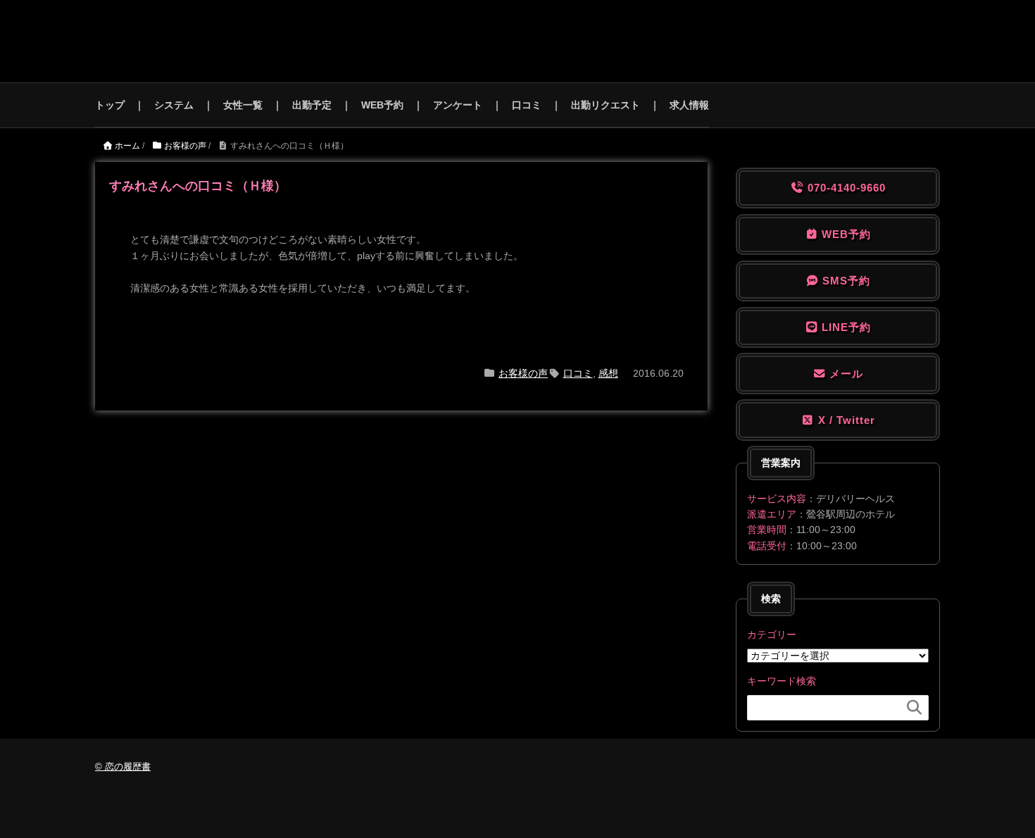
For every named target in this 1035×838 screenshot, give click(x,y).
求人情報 (689, 105)
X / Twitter (845, 420)
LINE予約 (844, 327)
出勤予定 (312, 105)
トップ (110, 105)
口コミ (526, 105)
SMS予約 (844, 280)
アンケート (457, 105)
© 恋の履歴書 (123, 766)
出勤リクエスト (605, 105)
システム (174, 105)
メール (844, 373)
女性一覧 (243, 105)
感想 (608, 373)
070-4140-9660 (845, 187)
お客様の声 (523, 373)
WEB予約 (382, 105)
